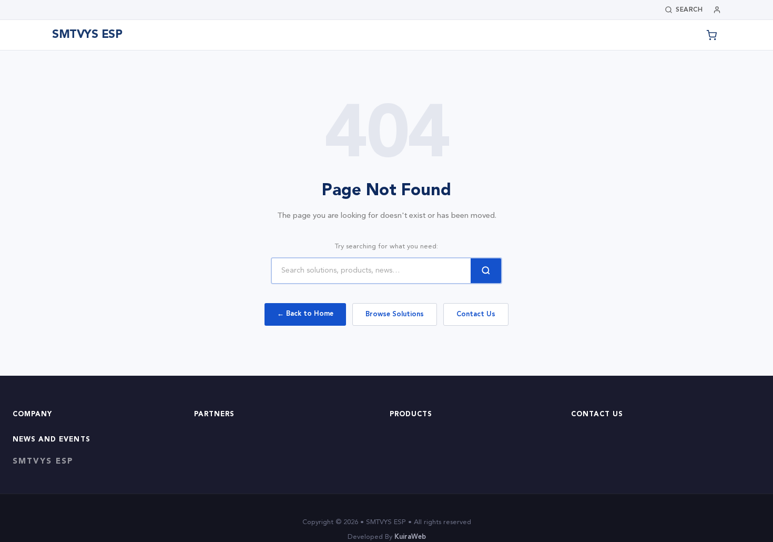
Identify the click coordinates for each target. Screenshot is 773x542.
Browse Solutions (394, 314)
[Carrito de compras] (711, 35)
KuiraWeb (410, 537)
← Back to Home (305, 313)
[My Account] (717, 10)
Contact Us (475, 314)
